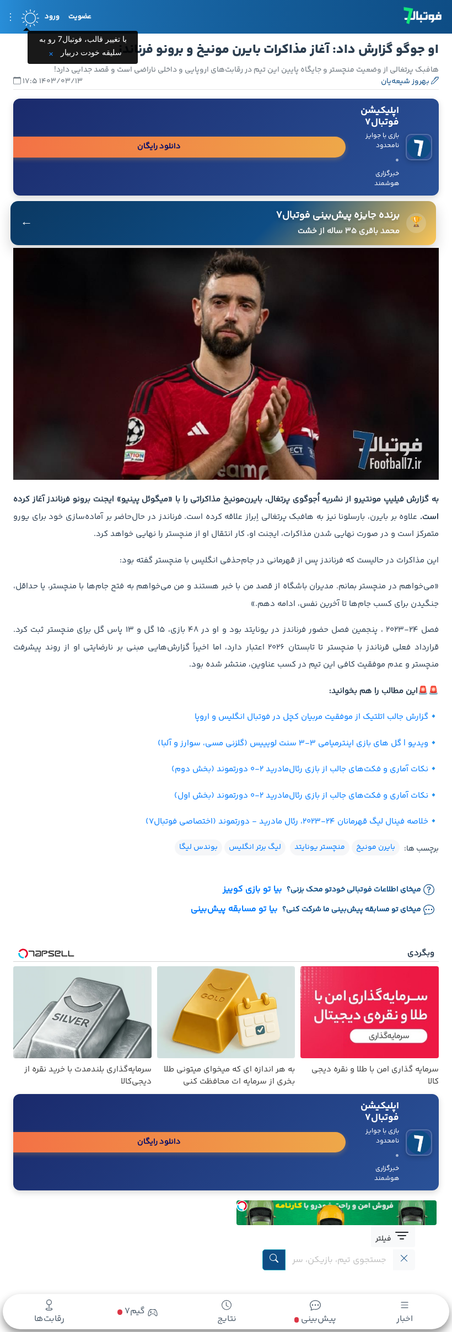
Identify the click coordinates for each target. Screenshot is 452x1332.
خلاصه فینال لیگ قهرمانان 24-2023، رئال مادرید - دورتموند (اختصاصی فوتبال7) (287, 821)
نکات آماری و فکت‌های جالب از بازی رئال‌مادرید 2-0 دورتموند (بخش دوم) (299, 769)
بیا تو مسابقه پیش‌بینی (234, 909)
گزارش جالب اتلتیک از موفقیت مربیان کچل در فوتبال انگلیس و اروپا (311, 717)
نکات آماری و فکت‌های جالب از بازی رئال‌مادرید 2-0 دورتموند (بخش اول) (301, 795)
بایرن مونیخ (375, 847)
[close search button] (404, 1259)
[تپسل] (241, 1205)
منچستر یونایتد (319, 847)
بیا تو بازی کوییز (252, 889)
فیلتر (384, 1239)
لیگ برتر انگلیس (255, 847)
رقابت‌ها (49, 1319)
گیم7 (133, 1311)
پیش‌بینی (317, 1319)
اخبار (404, 1319)
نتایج (226, 1319)
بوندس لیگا (198, 847)
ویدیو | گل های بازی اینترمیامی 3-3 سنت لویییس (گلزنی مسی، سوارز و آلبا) (293, 743)
